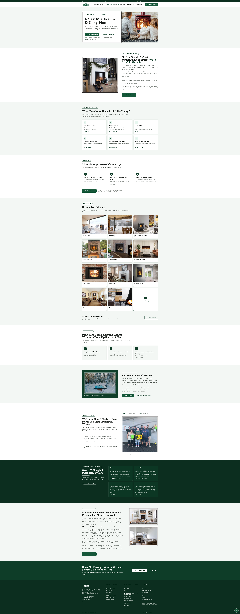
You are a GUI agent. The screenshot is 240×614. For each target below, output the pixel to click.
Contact (144, 588)
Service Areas (145, 592)
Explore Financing (152, 317)
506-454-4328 (155, 1)
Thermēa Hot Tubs (128, 586)
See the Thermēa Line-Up (144, 395)
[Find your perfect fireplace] (236, 610)
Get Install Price (129, 395)
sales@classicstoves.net (143, 1)
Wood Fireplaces (109, 593)
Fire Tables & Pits (128, 596)
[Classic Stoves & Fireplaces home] (86, 4)
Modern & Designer (110, 599)
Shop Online (126, 605)
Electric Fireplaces (110, 597)
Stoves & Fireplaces (98, 4)
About (143, 586)
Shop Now (139, 4)
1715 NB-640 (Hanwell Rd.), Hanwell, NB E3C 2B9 (92, 1)
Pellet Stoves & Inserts (111, 595)
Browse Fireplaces (110, 586)
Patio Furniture (127, 598)
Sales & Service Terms (147, 599)
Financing (144, 593)
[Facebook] (83, 604)
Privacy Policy (145, 597)
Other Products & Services (126, 4)
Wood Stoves (109, 590)
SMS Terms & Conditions (147, 600)
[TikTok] (89, 604)
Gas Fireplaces (109, 592)
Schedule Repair (127, 603)
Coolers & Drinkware (128, 600)
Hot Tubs (109, 4)
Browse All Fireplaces (108, 34)
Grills (115, 4)
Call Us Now (153, 570)
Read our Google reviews (90, 483)
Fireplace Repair (127, 602)
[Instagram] (86, 604)
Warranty (144, 595)
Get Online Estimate (152, 4)
